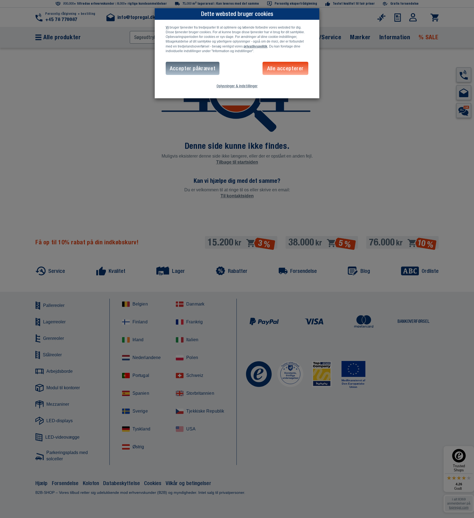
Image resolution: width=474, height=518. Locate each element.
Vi (167, 27)
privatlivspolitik (255, 46)
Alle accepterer (285, 68)
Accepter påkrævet (192, 68)
